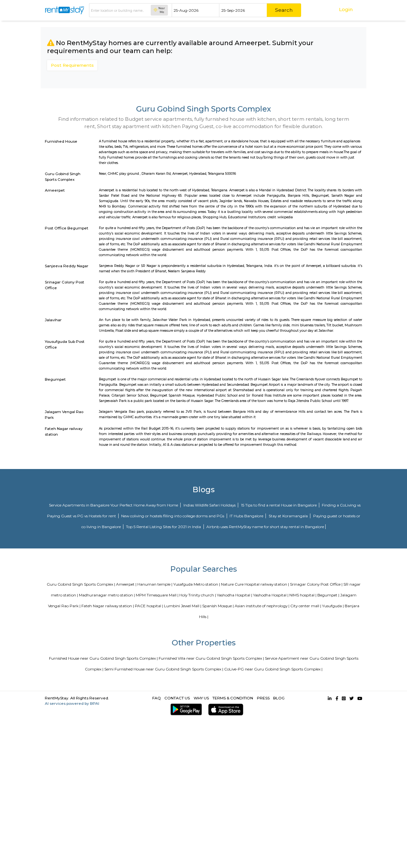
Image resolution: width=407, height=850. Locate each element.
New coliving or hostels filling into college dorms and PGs (173, 515)
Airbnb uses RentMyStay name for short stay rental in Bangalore (265, 526)
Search (284, 10)
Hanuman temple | (154, 584)
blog (279, 698)
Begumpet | (328, 595)
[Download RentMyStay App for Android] (185, 709)
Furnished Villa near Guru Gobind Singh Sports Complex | (211, 658)
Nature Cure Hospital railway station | (255, 584)
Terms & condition (232, 698)
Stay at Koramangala (289, 515)
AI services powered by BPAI (72, 703)
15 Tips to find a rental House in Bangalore (279, 505)
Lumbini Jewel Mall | (182, 605)
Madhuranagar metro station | (107, 595)
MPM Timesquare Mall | (157, 595)
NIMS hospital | (302, 595)
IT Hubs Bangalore (247, 515)
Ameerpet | (126, 584)
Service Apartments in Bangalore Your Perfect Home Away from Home (114, 505)
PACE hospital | (149, 605)
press (263, 698)
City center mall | (305, 605)
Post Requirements (72, 65)
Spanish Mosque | (218, 605)
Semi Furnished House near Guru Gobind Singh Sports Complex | (163, 669)
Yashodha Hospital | (234, 595)
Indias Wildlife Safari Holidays (210, 505)
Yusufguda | (333, 605)
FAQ (156, 698)
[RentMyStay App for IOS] (224, 709)
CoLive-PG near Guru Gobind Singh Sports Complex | (273, 669)
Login (346, 9)
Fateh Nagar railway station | (107, 605)
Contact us (177, 698)
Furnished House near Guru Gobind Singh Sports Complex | (103, 658)
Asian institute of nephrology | (262, 605)
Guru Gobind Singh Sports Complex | (81, 584)
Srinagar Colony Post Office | (316, 584)
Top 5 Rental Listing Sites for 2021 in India (164, 526)
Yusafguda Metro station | (196, 584)
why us (201, 698)
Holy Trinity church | (197, 595)
